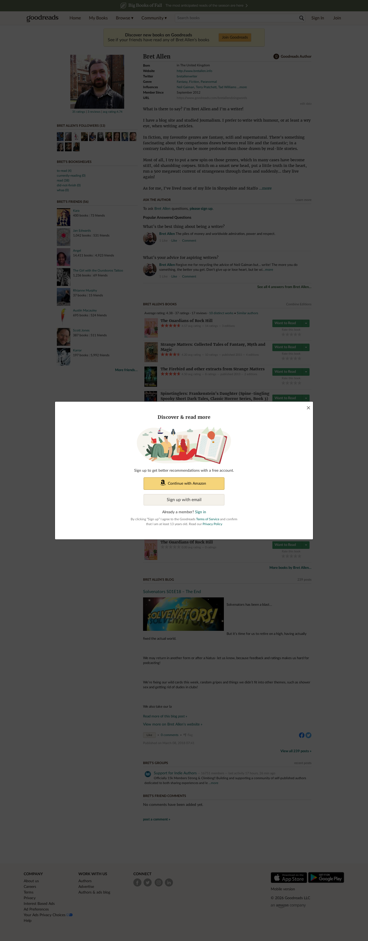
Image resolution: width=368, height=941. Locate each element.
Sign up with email (184, 500)
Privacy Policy (212, 524)
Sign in (200, 512)
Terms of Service (207, 519)
